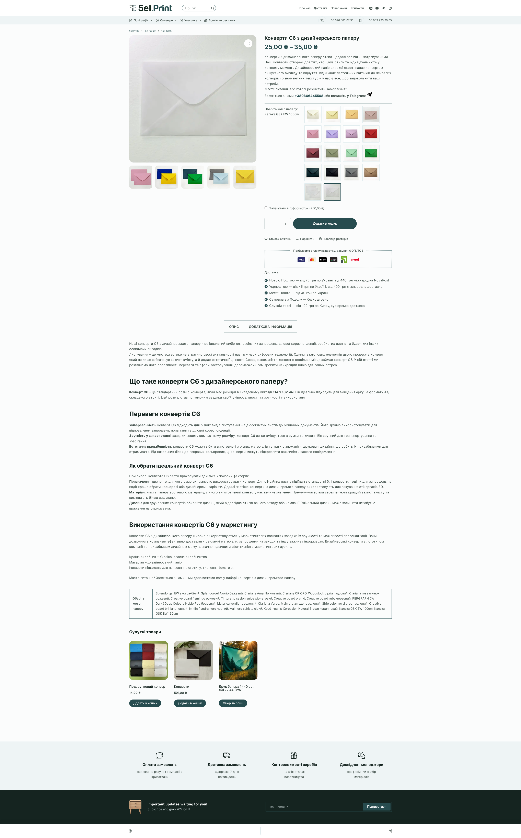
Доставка (320, 8)
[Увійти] (390, 8)
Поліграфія (141, 20)
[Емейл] (130, 831)
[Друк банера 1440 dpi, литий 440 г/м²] (238, 660)
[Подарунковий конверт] (148, 660)
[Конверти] (193, 660)
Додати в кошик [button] (145, 703)
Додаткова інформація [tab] (270, 327)
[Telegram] (383, 8)
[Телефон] (391, 831)
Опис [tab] (234, 327)
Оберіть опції (233, 703)
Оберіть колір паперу (282, 111)
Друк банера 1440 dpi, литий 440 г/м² (236, 688)
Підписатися (376, 806)
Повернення (339, 8)
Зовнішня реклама (222, 20)
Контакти (357, 8)
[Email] (377, 8)
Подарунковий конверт (148, 686)
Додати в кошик (325, 223)
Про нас (305, 8)
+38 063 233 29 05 (379, 20)
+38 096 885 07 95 (341, 20)
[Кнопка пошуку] (212, 8)
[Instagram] (370, 8)
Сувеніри (166, 20)
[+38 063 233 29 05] (360, 20)
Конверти (181, 686)
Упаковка (190, 20)
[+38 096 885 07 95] (322, 20)
